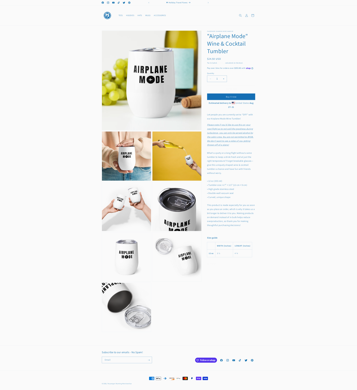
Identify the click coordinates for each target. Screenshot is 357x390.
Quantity (210, 73)
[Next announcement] (208, 2)
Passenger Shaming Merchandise (120, 384)
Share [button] (212, 263)
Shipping (221, 63)
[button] (240, 15)
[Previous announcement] (149, 2)
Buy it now (231, 96)
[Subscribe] (149, 360)
